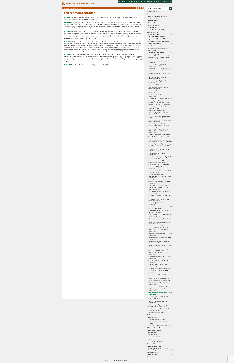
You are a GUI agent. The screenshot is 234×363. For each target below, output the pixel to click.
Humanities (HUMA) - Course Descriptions (156, 203)
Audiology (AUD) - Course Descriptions (159, 68)
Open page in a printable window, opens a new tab (140, 8)
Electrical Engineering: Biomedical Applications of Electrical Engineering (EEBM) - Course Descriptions (158, 108)
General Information (152, 14)
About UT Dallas (152, 18)
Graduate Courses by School (156, 312)
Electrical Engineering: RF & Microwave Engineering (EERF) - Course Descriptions (160, 140)
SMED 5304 (67, 54)
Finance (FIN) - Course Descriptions (158, 164)
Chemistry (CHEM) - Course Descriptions (160, 84)
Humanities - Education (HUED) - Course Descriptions (160, 196)
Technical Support (126, 360)
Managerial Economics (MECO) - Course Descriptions (159, 238)
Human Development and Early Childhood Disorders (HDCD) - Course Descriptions (159, 181)
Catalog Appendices (152, 357)
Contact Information (153, 25)
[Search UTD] (170, 8)
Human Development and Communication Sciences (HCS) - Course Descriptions (159, 176)
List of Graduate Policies (154, 346)
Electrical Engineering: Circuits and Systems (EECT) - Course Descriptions (159, 113)
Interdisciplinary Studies (154, 43)
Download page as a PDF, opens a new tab (136, 8)
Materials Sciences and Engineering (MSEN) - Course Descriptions (158, 249)
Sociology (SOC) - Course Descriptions (159, 296)
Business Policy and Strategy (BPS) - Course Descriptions (158, 78)
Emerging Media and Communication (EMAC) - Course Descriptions (158, 150)
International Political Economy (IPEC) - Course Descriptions (159, 215)
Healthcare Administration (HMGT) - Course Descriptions (158, 188)
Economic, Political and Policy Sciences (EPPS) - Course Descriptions (159, 161)
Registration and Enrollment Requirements (160, 325)
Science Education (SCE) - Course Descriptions (157, 283)
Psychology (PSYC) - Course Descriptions (159, 278)
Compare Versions (143, 8)
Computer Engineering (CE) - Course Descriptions (158, 81)
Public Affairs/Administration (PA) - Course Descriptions (158, 265)
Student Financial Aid (154, 337)
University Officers (153, 20)
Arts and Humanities (153, 34)
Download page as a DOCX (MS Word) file (138, 8)
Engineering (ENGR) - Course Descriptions (156, 154)
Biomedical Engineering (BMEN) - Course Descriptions (159, 74)
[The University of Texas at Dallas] (78, 3)
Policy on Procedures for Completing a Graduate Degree (158, 349)
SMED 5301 (67, 22)
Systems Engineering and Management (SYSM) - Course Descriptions (159, 305)
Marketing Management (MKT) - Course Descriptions (159, 246)
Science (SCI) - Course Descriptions (158, 286)
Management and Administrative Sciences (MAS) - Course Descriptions (159, 226)
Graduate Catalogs (153, 1)
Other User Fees (152, 334)
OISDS (111, 360)
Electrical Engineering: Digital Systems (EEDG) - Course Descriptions (159, 117)
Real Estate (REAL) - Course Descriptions (159, 280)
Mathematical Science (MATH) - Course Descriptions (159, 230)
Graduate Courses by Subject (156, 52)
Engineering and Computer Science (157, 39)
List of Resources (152, 354)
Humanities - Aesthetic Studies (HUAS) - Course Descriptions (159, 192)
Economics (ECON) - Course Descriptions (160, 98)
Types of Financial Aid (154, 339)
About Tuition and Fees (154, 330)
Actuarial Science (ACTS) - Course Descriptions (157, 61)
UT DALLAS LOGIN (166, 1)
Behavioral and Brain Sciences (156, 36)
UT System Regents (153, 23)
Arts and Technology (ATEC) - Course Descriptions (158, 65)
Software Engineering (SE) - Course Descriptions (158, 289)
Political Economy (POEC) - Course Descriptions (158, 271)
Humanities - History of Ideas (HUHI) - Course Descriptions (159, 200)
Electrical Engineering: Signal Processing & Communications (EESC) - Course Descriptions (159, 145)
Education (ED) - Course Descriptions (159, 104)
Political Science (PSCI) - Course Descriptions (157, 275)
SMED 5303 (67, 42)
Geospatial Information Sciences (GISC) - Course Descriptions (159, 171)
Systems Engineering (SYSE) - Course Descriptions (158, 302)
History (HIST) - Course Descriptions (158, 185)
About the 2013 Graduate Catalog (157, 16)
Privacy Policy (117, 360)
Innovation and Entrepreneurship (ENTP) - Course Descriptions (159, 157)
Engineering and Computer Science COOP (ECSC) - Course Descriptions (158, 101)
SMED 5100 (67, 17)
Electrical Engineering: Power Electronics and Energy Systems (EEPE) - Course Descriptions (159, 136)
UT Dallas (105, 360)
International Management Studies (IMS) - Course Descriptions (159, 211)
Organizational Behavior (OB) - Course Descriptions (159, 257)
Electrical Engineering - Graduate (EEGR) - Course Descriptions (160, 120)
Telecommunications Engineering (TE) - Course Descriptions (159, 309)
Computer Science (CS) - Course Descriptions (157, 95)
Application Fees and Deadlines (156, 319)
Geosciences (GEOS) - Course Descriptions (156, 167)
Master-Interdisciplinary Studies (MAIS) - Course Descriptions (159, 223)
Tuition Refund (152, 332)
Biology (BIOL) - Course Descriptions (158, 71)
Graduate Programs (152, 32)
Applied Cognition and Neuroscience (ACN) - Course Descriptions (158, 58)
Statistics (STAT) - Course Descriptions (159, 299)
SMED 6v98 (67, 65)
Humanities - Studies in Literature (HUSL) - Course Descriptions (160, 207)
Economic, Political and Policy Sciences (159, 41)
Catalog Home (122, 1)
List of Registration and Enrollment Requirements (157, 322)
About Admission (152, 317)
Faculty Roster (152, 27)
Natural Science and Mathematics (157, 48)
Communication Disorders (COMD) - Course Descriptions (158, 88)
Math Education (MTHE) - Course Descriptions (157, 253)
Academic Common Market (155, 341)
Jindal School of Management (156, 45)
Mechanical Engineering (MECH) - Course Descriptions (160, 234)
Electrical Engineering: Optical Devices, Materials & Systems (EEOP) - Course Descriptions (159, 131)
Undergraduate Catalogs (137, 1)
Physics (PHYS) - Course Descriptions (159, 268)
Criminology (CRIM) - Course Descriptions (156, 91)
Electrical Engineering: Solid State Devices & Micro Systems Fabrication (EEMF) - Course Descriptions (160, 125)
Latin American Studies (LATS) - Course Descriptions (159, 219)
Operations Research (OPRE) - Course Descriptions (159, 261)
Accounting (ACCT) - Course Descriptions (160, 55)
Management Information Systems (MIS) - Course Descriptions (159, 242)
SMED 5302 (67, 31)
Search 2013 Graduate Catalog (156, 30)
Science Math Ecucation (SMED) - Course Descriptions (160, 293)
